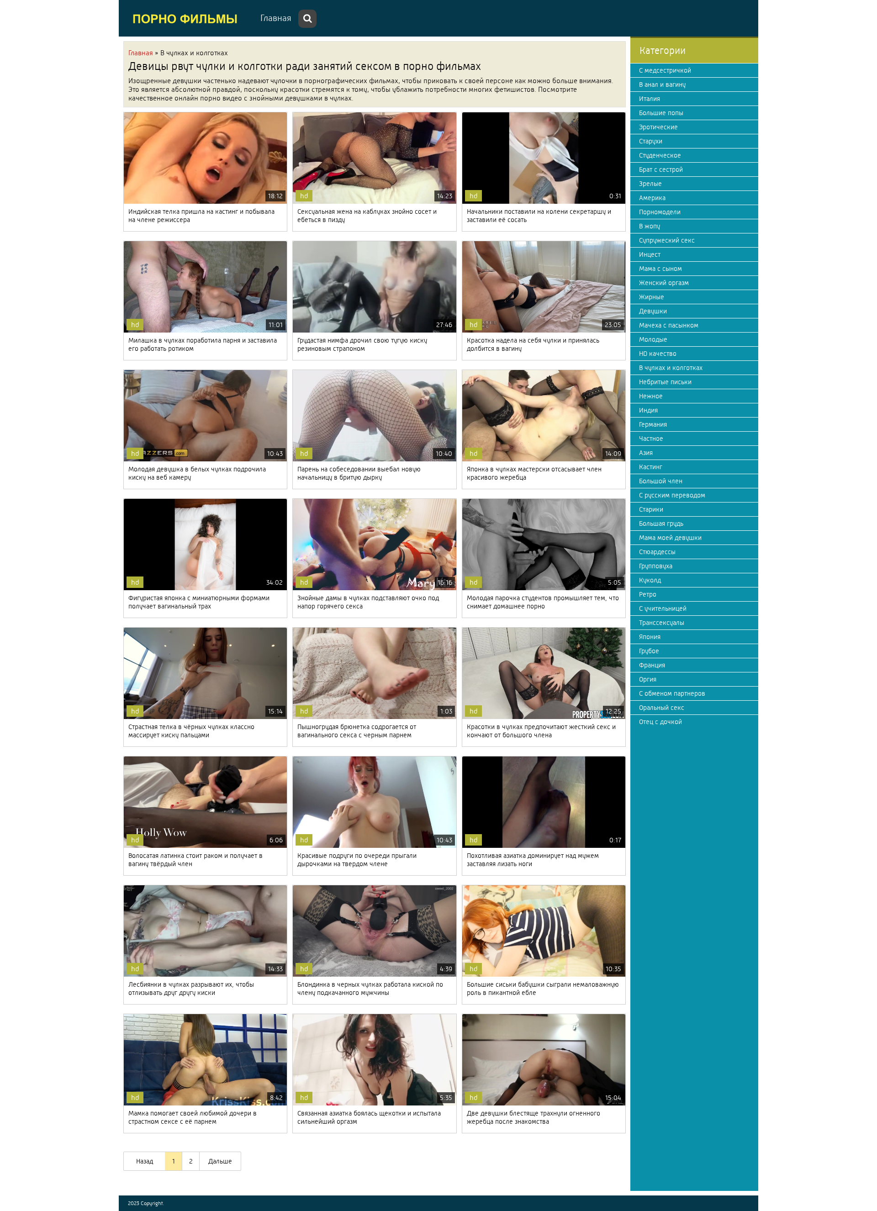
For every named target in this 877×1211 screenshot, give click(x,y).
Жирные (651, 297)
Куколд (650, 580)
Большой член (660, 481)
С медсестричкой (665, 70)
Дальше (220, 1161)
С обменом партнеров (672, 693)
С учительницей (663, 608)
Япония (649, 637)
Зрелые (650, 184)
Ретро (647, 594)
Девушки (653, 311)
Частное (651, 438)
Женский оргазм (664, 283)
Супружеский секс (667, 240)
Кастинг (650, 467)
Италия (649, 99)
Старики (651, 509)
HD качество (657, 353)
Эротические (658, 127)
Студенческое (660, 155)
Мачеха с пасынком (668, 325)
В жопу (649, 226)
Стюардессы (657, 552)
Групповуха (655, 566)
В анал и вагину (662, 84)
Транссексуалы (661, 623)
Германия (653, 424)
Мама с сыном (660, 268)
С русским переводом (672, 495)
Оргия (647, 679)
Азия (646, 453)
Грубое (649, 651)
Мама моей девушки (670, 538)
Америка (652, 198)
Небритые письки (665, 382)
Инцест (649, 254)
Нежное (651, 396)
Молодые (653, 339)
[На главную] (187, 18)
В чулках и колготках (671, 368)
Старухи (650, 141)
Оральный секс (661, 707)
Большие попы (661, 113)
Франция (652, 665)
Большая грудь (661, 523)
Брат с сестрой (661, 169)
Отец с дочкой (660, 722)
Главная (275, 18)
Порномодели (660, 212)
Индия (648, 410)
